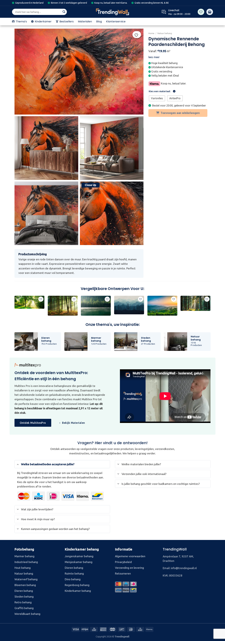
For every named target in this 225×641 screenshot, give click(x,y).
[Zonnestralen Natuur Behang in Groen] (196, 303)
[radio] (157, 98)
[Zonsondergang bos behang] (29, 302)
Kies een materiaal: (160, 91)
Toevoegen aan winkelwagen (180, 112)
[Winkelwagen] (209, 12)
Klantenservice (116, 21)
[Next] (210, 307)
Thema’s (21, 21)
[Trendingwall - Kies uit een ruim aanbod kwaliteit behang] (112, 12)
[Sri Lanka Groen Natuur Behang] (162, 306)
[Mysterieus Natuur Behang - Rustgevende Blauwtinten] (96, 306)
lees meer (154, 57)
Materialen (85, 21)
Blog (99, 21)
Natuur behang (164, 33)
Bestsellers (66, 21)
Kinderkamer (43, 21)
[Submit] (64, 12)
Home (151, 33)
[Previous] (14, 307)
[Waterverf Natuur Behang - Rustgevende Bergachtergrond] (129, 305)
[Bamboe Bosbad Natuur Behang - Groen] (63, 306)
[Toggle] (18, 464)
